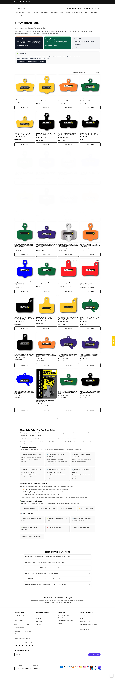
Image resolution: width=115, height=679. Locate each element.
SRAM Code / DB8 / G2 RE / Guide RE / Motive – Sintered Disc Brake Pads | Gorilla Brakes (24, 98)
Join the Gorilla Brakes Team (88, 624)
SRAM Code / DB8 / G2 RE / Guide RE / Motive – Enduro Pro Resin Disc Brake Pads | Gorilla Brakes (90, 392)
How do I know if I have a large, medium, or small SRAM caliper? (45, 584)
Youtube (38, 624)
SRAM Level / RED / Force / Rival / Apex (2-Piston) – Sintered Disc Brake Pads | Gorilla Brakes (45, 98)
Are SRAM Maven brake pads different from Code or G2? (43, 579)
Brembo (60, 623)
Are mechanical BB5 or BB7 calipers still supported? (42, 568)
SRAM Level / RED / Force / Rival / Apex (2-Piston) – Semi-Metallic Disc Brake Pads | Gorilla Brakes (45, 134)
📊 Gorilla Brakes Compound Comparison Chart (81, 519)
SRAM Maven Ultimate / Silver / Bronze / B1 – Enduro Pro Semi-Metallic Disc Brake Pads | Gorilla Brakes (24, 392)
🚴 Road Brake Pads (28, 508)
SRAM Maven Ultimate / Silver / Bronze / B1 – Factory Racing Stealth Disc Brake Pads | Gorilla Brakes (68, 355)
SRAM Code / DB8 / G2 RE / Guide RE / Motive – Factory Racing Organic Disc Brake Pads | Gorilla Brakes (68, 210)
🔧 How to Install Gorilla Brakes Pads (31, 519)
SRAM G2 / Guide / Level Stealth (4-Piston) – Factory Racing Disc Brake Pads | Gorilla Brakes (67, 392)
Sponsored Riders (85, 621)
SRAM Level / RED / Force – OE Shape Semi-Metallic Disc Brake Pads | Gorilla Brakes (24, 355)
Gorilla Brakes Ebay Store (65, 620)
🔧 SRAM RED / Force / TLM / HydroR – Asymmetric (56, 474)
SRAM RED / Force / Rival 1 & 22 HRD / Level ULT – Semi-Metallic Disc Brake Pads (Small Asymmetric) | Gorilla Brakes (24, 318)
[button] (32, 12)
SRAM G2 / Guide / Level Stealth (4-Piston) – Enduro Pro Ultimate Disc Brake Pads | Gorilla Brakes (46, 355)
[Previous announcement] (41, 1)
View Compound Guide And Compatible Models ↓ (31, 61)
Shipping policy (62, 674)
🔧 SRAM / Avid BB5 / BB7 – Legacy (82, 474)
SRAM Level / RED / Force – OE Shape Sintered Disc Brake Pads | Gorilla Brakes (45, 318)
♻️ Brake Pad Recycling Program (29, 528)
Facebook (39, 627)
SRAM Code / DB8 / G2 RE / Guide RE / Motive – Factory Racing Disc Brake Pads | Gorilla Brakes (90, 98)
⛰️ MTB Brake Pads (67, 508)
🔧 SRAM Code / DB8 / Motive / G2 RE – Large (57, 459)
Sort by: (75, 72)
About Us (82, 616)
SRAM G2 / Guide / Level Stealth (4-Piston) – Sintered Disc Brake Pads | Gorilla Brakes (24, 134)
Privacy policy (45, 674)
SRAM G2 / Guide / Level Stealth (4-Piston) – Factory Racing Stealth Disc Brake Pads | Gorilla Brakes (89, 355)
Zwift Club (39, 618)
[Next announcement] (74, 1)
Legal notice (79, 674)
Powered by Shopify (29, 674)
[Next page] (61, 418)
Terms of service (53, 674)
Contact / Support (85, 618)
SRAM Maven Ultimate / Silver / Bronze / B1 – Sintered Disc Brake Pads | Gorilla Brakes (24, 209)
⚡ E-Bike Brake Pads (86, 508)
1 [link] (53, 418)
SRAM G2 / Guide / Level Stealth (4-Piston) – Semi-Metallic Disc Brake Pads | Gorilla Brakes (90, 134)
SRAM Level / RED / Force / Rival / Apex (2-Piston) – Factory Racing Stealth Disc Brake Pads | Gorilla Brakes (45, 173)
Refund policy (38, 674)
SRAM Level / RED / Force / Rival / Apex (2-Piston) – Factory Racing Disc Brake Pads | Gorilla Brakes (23, 173)
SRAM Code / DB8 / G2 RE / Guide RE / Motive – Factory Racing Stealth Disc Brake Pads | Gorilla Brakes (46, 245)
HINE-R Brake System (86, 629)
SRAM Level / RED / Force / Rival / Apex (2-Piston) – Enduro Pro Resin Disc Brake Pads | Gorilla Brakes (46, 210)
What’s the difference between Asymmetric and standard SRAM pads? (47, 556)
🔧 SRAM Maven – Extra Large (31, 458)
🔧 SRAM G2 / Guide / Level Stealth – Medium (82, 458)
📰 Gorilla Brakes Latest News (31, 536)
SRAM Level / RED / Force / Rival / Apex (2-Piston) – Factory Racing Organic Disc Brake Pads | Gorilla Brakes (67, 173)
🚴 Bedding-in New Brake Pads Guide (57, 519)
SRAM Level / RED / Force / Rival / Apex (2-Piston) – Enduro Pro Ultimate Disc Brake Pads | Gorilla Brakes (90, 245)
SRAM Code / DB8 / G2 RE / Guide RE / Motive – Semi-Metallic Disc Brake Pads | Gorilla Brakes (68, 134)
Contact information (71, 674)
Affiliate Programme (85, 627)
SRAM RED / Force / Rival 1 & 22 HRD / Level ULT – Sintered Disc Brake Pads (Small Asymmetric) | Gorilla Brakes (68, 318)
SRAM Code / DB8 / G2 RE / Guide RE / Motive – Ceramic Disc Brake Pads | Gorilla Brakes (46, 282)
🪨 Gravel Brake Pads (48, 508)
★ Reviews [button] (113, 341)
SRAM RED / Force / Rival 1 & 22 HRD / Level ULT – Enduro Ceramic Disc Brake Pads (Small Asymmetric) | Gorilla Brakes (90, 282)
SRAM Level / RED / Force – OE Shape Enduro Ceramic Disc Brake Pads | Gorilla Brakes (68, 282)
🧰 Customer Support (54, 527)
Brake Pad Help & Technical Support (66, 616)
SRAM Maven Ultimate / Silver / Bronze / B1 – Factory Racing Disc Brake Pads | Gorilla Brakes (90, 318)
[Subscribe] (41, 654)
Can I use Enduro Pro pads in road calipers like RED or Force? (45, 562)
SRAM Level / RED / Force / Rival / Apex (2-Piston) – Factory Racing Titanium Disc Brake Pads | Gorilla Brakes (68, 245)
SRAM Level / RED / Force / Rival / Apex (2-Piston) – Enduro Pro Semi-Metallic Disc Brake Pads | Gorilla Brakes (24, 282)
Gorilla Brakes (21, 674)
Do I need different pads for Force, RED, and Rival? (41, 573)
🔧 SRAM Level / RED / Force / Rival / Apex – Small (31, 473)
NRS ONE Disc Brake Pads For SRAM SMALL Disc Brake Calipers (46, 401)
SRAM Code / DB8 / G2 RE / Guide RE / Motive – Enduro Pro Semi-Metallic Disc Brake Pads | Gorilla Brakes (90, 173)
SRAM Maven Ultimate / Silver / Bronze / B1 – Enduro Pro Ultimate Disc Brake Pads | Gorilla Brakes (90, 210)
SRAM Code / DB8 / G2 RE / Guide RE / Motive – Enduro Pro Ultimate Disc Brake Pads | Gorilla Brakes (68, 98)
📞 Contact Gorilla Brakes (80, 527)
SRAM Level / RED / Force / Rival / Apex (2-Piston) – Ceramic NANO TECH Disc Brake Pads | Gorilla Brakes (23, 245)
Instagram (39, 621)
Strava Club (39, 616)
